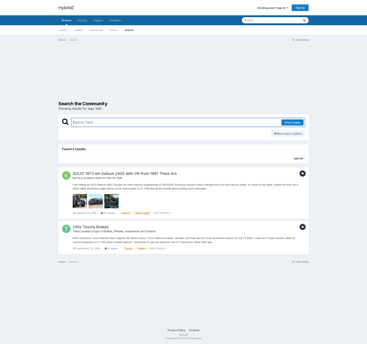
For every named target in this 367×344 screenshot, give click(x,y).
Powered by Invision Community (183, 338)
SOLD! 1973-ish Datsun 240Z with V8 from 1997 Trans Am (125, 173)
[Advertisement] (127, 74)
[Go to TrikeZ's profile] (66, 229)
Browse (66, 20)
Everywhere (288, 20)
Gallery (78, 30)
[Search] (304, 20)
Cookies (194, 330)
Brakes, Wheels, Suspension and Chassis (130, 231)
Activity (82, 20)
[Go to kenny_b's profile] (66, 175)
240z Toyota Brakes (91, 227)
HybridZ (66, 7)
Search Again (292, 122)
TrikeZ (77, 231)
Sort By (298, 158)
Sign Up (300, 7)
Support (98, 20)
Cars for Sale (114, 177)
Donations (116, 20)
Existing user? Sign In (272, 7)
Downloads (96, 30)
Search (129, 30)
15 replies (109, 212)
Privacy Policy (176, 330)
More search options (289, 133)
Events (114, 30)
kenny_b (78, 177)
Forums (63, 30)
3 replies (112, 248)
